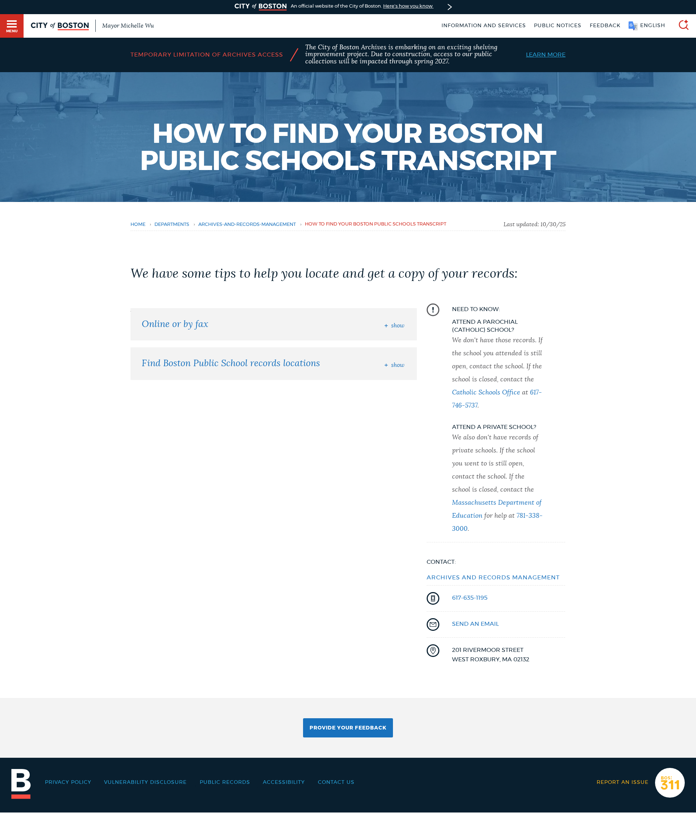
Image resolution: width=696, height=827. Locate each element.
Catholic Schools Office (486, 392)
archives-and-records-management (247, 224)
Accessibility (284, 782)
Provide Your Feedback (348, 728)
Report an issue (623, 782)
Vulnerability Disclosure (145, 782)
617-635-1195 (470, 598)
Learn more (546, 55)
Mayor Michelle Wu (128, 26)
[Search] (680, 26)
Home (137, 224)
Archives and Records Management (493, 577)
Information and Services (484, 25)
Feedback (605, 25)
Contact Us (336, 782)
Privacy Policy (68, 782)
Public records (225, 782)
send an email (475, 624)
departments (171, 224)
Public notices (557, 25)
